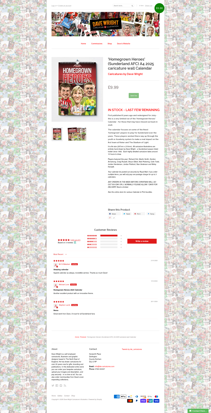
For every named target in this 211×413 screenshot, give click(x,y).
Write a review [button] (142, 241)
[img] (58, 260)
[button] (92, 235)
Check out (148, 5)
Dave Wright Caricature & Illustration (76, 399)
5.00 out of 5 (75, 240)
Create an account (64, 5)
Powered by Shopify (95, 399)
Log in (54, 5)
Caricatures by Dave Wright (125, 74)
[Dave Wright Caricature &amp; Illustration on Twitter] (53, 385)
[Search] (132, 5)
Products (83, 337)
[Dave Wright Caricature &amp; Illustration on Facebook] (57, 385)
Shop (110, 44)
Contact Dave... (199, 411)
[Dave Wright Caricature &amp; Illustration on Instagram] (61, 385)
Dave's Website (123, 44)
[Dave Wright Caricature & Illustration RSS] (65, 385)
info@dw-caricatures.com (104, 366)
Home (83, 44)
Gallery (59, 396)
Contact (67, 396)
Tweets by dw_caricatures (132, 349)
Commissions (96, 44)
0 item (141, 5)
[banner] (105, 24)
